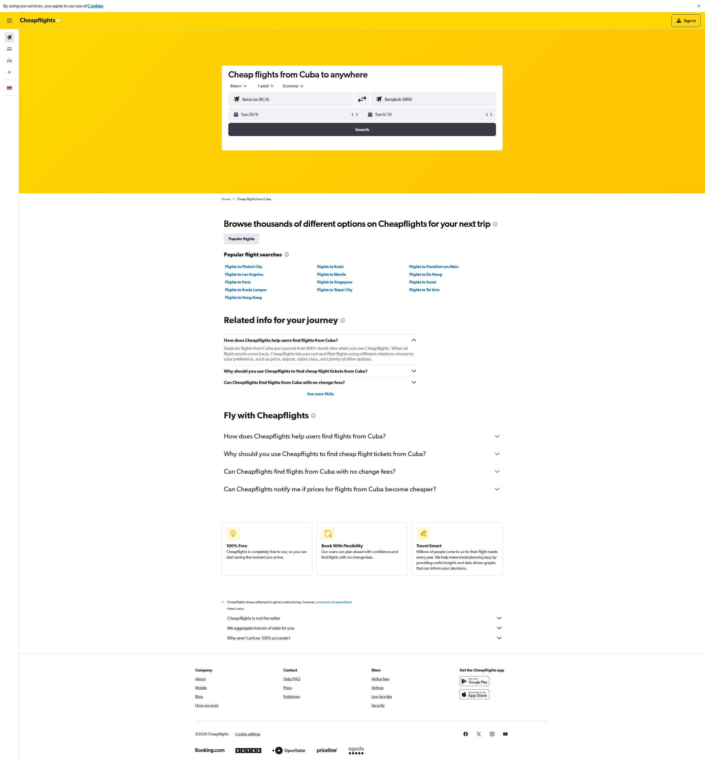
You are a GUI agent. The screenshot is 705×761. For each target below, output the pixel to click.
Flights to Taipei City (334, 290)
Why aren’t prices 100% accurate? (259, 638)
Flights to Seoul (422, 282)
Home (226, 199)
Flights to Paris (238, 282)
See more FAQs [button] (320, 394)
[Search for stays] (9, 49)
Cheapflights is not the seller (253, 618)
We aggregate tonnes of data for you (260, 628)
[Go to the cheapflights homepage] (40, 20)
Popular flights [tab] (241, 239)
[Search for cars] (9, 60)
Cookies (95, 6)
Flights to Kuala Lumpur (246, 290)
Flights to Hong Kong (243, 297)
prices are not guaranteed (333, 602)
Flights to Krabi (330, 266)
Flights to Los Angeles (244, 274)
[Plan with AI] (9, 72)
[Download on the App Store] (474, 694)
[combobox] (239, 86)
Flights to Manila (331, 274)
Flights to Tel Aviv (424, 290)
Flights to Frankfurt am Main (434, 266)
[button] (699, 6)
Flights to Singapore (334, 282)
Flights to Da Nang (425, 274)
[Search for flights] (9, 37)
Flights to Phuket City (243, 266)
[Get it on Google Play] (474, 681)
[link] (466, 734)
